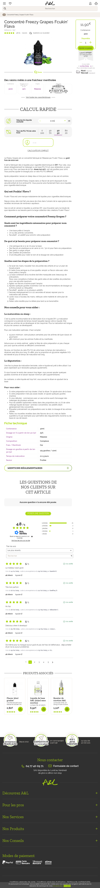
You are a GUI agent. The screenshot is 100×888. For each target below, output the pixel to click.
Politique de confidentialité (78, 882)
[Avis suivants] (53, 662)
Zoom (39, 72)
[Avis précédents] (26, 662)
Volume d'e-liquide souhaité (24, 121)
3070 (50, 131)
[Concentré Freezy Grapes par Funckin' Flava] (38, 52)
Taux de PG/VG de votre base (26, 132)
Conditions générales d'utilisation (51, 882)
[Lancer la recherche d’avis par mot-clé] (72, 556)
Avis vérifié (69, 564)
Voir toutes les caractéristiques (38, 97)
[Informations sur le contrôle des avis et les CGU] (32, 536)
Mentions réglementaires (25, 468)
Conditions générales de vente (22, 882)
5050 (58, 131)
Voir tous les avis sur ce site (20, 540)
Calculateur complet (38, 151)
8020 (66, 131)
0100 (42, 131)
